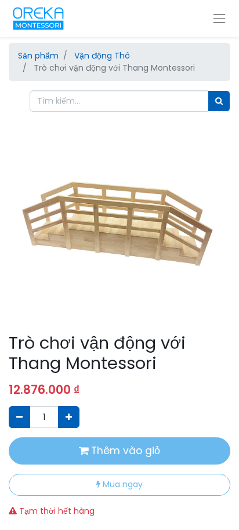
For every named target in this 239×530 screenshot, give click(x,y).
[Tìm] (219, 101)
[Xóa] (19, 416)
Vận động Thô (102, 55)
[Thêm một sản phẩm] (68, 416)
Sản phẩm (38, 55)
